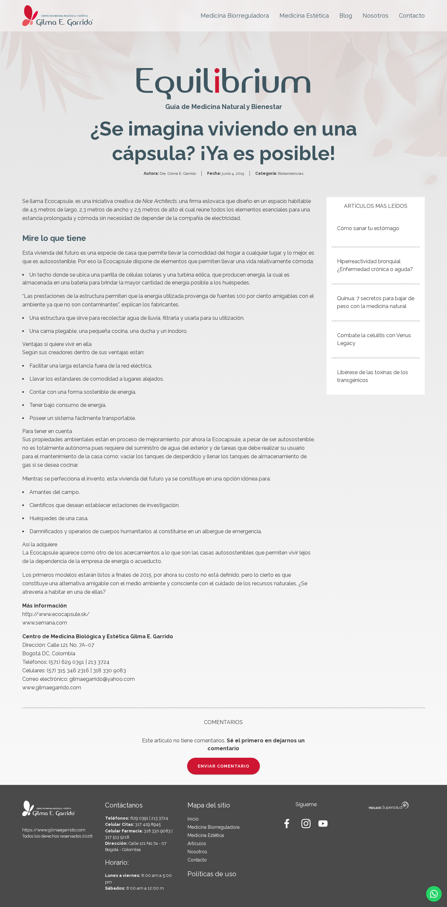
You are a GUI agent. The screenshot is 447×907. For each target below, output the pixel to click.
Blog (345, 15)
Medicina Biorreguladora (235, 15)
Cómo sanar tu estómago (368, 228)
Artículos (197, 843)
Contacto (412, 15)
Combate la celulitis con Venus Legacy (374, 339)
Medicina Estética (304, 15)
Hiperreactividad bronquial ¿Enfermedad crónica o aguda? (375, 265)
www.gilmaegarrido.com (51, 687)
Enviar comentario (223, 766)
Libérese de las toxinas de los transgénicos (372, 376)
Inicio (193, 819)
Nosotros (375, 15)
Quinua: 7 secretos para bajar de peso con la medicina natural (375, 302)
